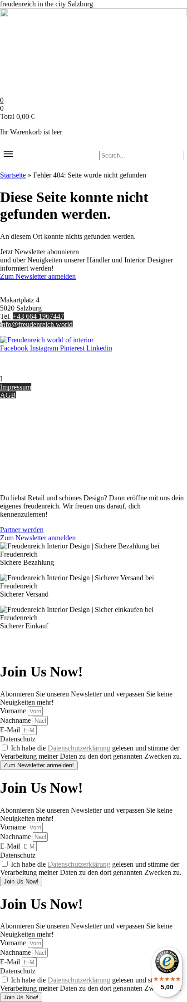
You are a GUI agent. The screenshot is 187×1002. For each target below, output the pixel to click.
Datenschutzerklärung (79, 748)
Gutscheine (16, 426)
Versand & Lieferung (30, 434)
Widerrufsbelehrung (28, 450)
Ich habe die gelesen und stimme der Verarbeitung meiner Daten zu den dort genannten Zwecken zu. (91, 752)
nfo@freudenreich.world (37, 324)
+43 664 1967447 (38, 316)
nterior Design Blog (30, 379)
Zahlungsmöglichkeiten (33, 442)
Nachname (16, 720)
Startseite (13, 175)
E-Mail (11, 730)
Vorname (14, 711)
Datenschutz (17, 467)
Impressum (15, 387)
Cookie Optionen (24, 459)
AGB (8, 395)
